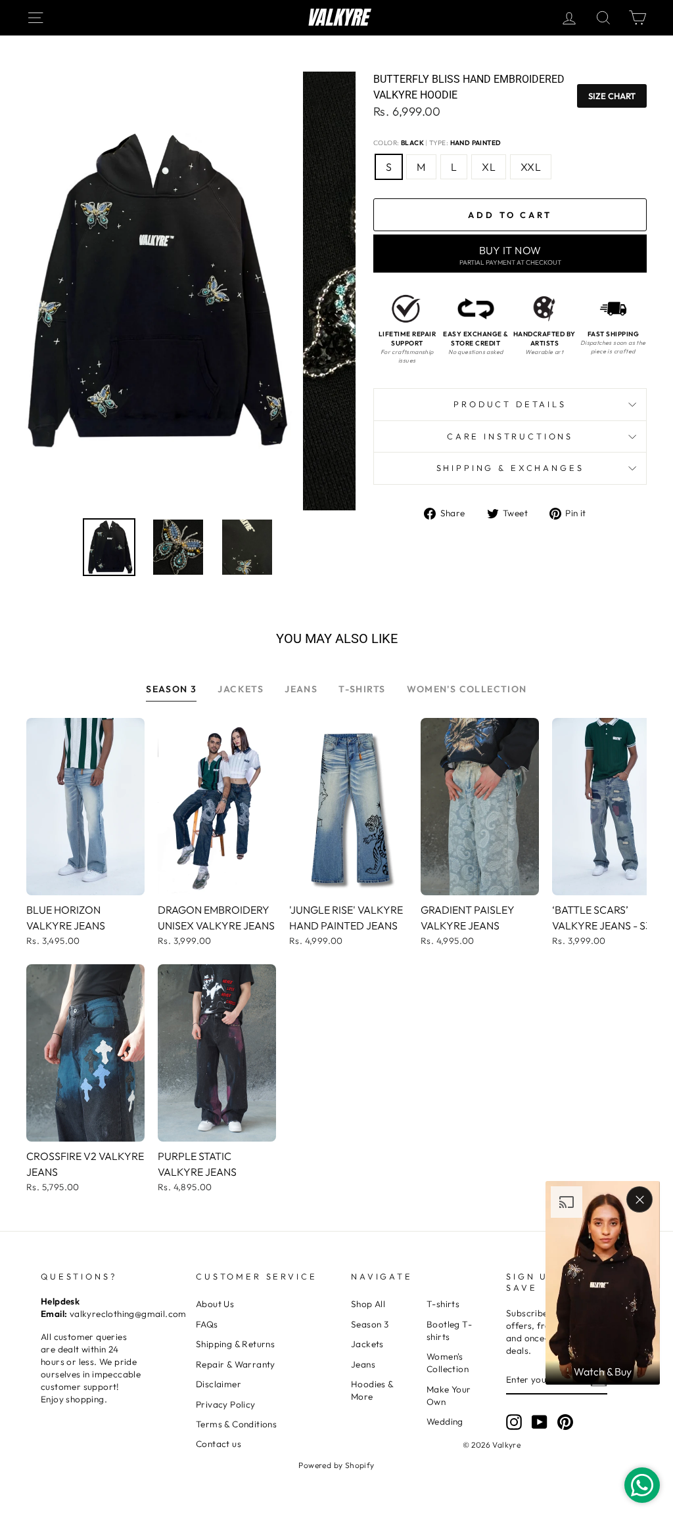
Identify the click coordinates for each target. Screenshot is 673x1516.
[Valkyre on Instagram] (514, 1422)
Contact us (218, 1444)
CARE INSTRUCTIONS (510, 436)
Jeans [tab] (301, 689)
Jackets (367, 1344)
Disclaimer (218, 1384)
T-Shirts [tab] (361, 689)
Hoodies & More (372, 1390)
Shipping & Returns (235, 1344)
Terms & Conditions (236, 1424)
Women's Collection (448, 1362)
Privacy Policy (226, 1404)
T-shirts (443, 1304)
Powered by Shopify (336, 1465)
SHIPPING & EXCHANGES (510, 467)
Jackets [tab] (241, 689)
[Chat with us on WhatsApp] (642, 1485)
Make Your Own (449, 1395)
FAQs (207, 1324)
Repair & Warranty (235, 1364)
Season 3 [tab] (171, 689)
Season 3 (369, 1324)
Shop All (368, 1304)
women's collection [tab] (467, 689)
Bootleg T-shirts (449, 1330)
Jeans (363, 1364)
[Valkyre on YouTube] (539, 1422)
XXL (531, 166)
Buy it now (510, 255)
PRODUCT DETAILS (510, 404)
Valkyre (336, 18)
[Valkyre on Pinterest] (565, 1422)
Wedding (445, 1421)
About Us (215, 1304)
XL (489, 166)
